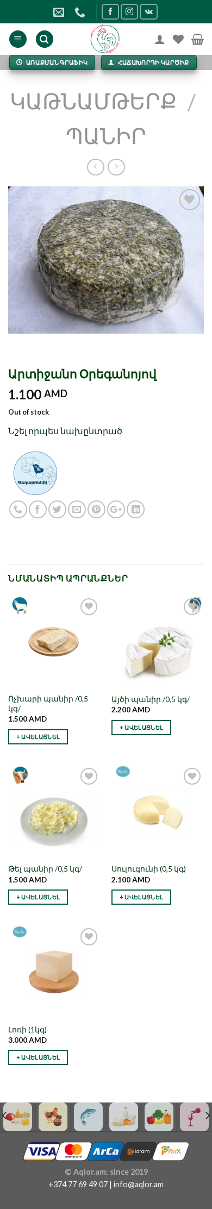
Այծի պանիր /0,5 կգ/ (150, 699)
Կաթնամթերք (93, 101)
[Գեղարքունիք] (35, 472)
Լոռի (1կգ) (27, 1029)
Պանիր (106, 136)
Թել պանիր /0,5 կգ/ (45, 869)
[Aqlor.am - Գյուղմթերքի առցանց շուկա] (105, 39)
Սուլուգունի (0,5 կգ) (148, 869)
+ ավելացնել (38, 736)
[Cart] (197, 39)
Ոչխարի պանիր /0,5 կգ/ (48, 703)
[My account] (159, 39)
